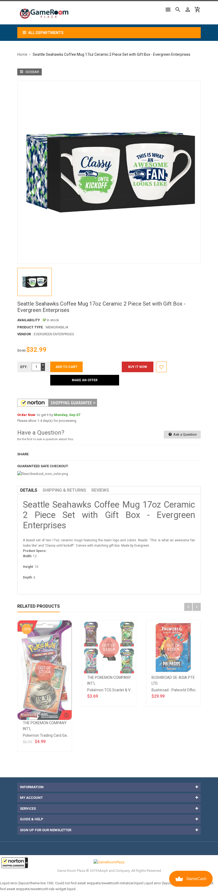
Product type (30, 327)
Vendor (24, 334)
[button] (14, 862)
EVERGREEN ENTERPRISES (54, 334)
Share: (23, 454)
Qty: (24, 367)
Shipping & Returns (64, 490)
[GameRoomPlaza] (109, 862)
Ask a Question (185, 434)
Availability (28, 320)
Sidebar (31, 72)
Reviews (100, 490)
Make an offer (85, 380)
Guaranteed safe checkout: (43, 466)
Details (28, 490)
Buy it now (137, 367)
